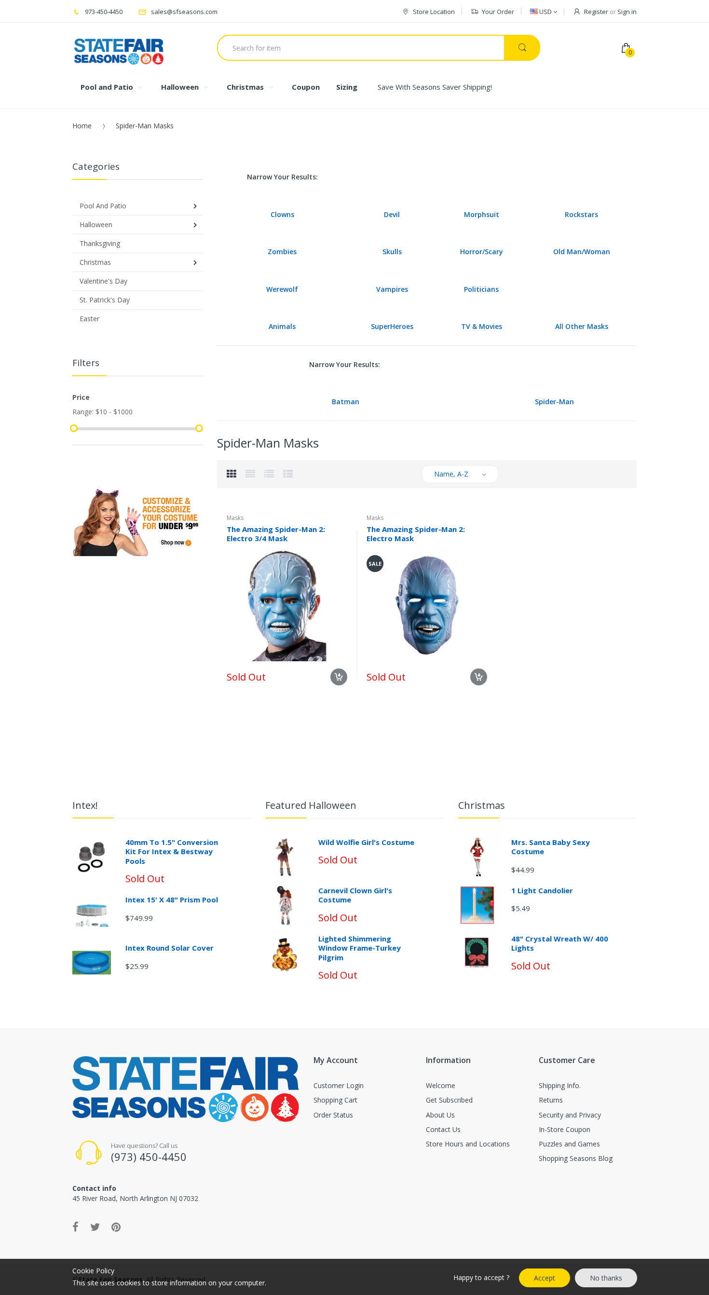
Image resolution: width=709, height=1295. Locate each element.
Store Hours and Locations (468, 1143)
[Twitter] (95, 1226)
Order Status (333, 1114)
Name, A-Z (451, 473)
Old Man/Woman (581, 251)
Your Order (498, 11)
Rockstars (581, 214)
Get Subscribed (449, 1099)
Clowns (282, 214)
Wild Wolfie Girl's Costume (366, 842)
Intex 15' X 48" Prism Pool (171, 899)
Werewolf (282, 289)
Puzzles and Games (569, 1143)
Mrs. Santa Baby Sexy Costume (550, 847)
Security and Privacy (570, 1114)
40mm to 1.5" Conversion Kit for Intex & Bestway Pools (171, 851)
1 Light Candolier (542, 890)
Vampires (392, 289)
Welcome (440, 1085)
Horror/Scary (481, 251)
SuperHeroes (392, 326)
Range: (83, 411)
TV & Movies (481, 326)
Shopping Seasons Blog (576, 1158)
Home (82, 125)
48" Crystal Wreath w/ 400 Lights (559, 943)
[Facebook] (75, 1226)
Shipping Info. (560, 1085)
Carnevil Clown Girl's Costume (355, 895)
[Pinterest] (116, 1226)
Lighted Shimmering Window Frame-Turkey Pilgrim (359, 948)
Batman (345, 401)
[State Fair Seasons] (119, 48)
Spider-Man (554, 401)
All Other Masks (581, 326)
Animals (282, 326)
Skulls (392, 251)
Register (596, 11)
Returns (551, 1099)
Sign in (627, 11)
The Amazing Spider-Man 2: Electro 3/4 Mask (276, 533)
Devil (392, 214)
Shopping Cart (335, 1099)
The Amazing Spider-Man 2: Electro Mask (416, 533)
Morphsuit (481, 214)
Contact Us (443, 1129)
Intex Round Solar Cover (169, 948)
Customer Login (339, 1085)
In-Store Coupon (564, 1129)
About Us (440, 1114)
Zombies (282, 251)
